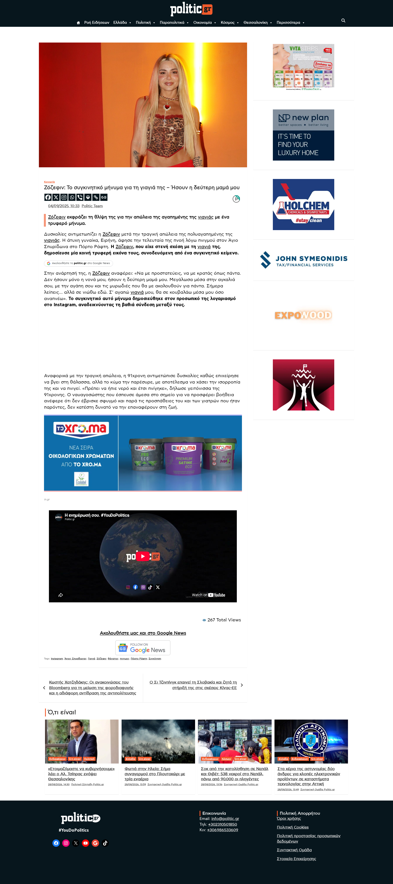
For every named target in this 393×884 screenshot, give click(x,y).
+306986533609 (222, 830)
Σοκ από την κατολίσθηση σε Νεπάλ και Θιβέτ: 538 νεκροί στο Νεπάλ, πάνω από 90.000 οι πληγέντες (234, 774)
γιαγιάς (205, 217)
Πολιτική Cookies (293, 827)
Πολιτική (143, 23)
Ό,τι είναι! (75, 759)
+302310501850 (222, 825)
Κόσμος (228, 23)
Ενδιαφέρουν (57, 759)
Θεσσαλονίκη (256, 23)
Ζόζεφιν (57, 217)
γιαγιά (204, 246)
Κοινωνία (49, 182)
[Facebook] (48, 197)
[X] (56, 197)
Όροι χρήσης (289, 819)
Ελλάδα (120, 23)
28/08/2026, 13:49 (288, 789)
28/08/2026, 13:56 (211, 784)
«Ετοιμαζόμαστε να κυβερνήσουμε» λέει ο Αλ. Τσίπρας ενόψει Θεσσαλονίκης (81, 774)
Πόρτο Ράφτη (139, 658)
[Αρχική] (78, 23)
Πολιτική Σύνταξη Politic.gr (87, 784)
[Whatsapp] (72, 197)
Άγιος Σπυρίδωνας (75, 658)
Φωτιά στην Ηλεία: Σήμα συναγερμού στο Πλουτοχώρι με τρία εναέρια (155, 774)
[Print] (87, 197)
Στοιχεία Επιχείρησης (296, 859)
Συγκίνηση (155, 658)
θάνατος (113, 658)
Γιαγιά (91, 658)
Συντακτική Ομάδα (294, 850)
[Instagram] (64, 197)
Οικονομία (202, 23)
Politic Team (92, 206)
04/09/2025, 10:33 (63, 206)
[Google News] (103, 197)
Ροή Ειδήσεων (96, 23)
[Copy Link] (95, 197)
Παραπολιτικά (172, 23)
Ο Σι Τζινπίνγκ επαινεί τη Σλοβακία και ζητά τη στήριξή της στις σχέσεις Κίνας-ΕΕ (193, 685)
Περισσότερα (288, 23)
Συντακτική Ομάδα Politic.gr (165, 784)
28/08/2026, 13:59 (135, 784)
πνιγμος (124, 658)
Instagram (57, 658)
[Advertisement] (143, 340)
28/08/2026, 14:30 (59, 784)
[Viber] (80, 197)
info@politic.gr (225, 819)
